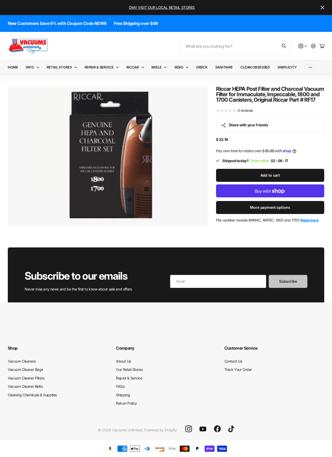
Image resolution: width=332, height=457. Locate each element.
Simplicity (287, 67)
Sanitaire (224, 67)
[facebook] (217, 429)
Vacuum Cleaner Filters (26, 378)
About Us (123, 361)
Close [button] (322, 7)
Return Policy (126, 403)
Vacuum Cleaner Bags (25, 369)
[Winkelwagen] (322, 46)
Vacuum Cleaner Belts (25, 386)
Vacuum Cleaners (22, 361)
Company (125, 348)
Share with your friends (248, 125)
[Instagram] (188, 429)
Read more (309, 220)
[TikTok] (231, 429)
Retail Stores (59, 67)
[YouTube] (202, 429)
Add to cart (270, 175)
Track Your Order (238, 369)
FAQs (120, 386)
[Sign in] (313, 46)
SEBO (178, 67)
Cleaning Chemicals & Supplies (32, 395)
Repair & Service (99, 67)
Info (30, 67)
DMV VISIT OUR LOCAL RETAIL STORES (162, 7)
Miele (156, 67)
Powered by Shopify (160, 430)
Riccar (132, 67)
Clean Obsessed (255, 67)
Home (13, 67)
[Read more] (303, 46)
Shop (12, 348)
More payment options (270, 207)
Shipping (123, 395)
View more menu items (310, 67)
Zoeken (284, 46)
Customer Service (241, 348)
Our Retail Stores (129, 369)
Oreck (202, 67)
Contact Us (233, 361)
